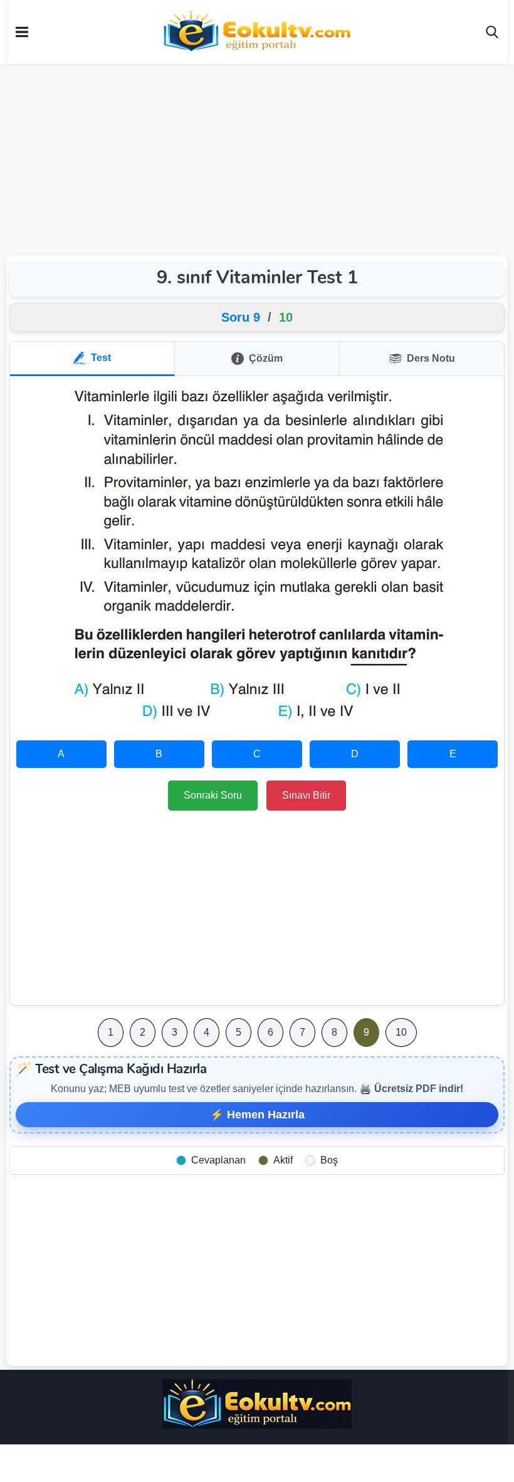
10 (401, 1032)
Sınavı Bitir (306, 795)
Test (101, 357)
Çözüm (266, 358)
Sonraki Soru (213, 795)
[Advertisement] (257, 158)
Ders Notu (431, 358)
